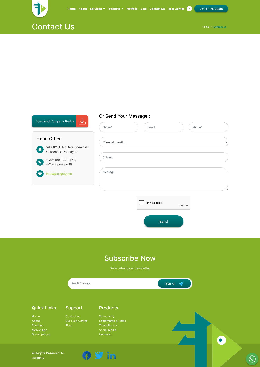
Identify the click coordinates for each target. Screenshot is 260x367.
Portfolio (132, 8)
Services (37, 325)
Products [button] (114, 8)
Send (163, 221)
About (83, 8)
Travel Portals (108, 325)
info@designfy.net (59, 174)
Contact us (72, 316)
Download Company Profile (54, 121)
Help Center (176, 8)
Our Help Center (76, 321)
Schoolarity (106, 316)
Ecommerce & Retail (112, 321)
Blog (143, 8)
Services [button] (96, 8)
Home (71, 8)
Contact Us (157, 8)
